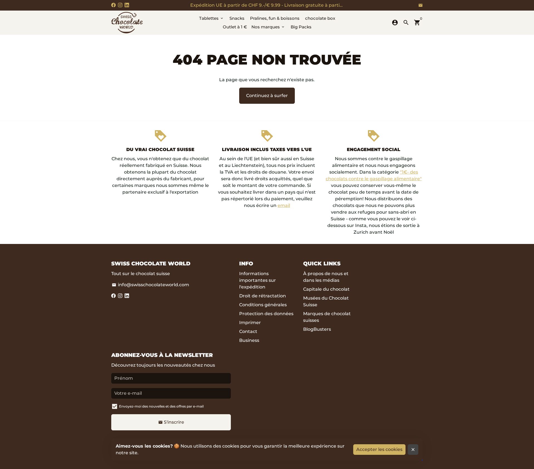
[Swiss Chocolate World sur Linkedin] (127, 5)
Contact (248, 331)
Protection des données (266, 313)
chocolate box (320, 18)
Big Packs (301, 26)
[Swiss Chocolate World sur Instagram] (120, 5)
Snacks (236, 18)
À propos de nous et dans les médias (325, 277)
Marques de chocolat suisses (327, 317)
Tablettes (211, 18)
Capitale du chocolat (326, 289)
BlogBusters (317, 329)
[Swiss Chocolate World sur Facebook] (113, 5)
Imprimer (250, 322)
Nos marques (268, 26)
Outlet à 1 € (235, 26)
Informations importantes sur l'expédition (257, 280)
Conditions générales (263, 304)
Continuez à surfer (267, 95)
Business (249, 340)
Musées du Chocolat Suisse (326, 301)
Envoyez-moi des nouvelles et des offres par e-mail (161, 406)
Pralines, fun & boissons (275, 18)
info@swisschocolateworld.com (150, 284)
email (284, 205)
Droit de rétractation (262, 295)
